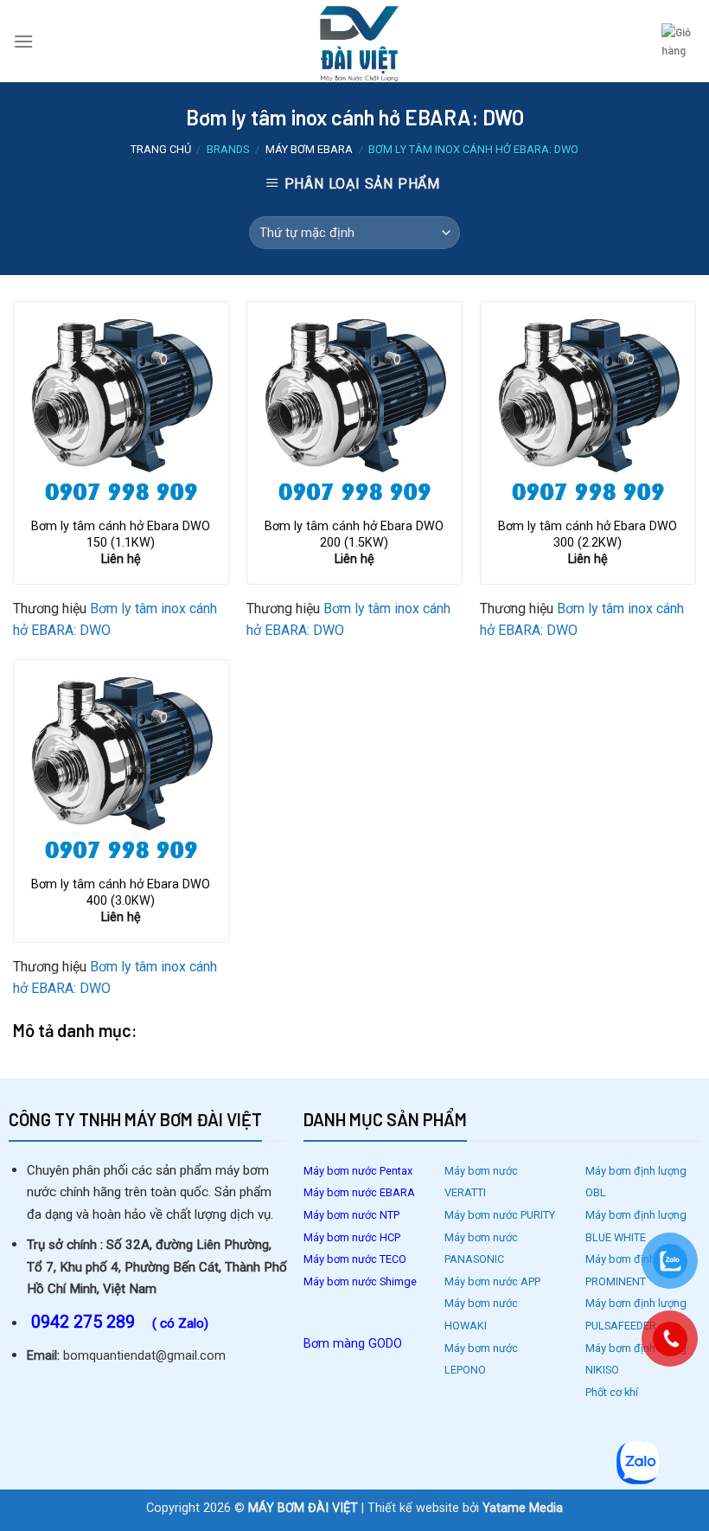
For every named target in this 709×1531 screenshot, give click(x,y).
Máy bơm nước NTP (351, 1214)
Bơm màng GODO (352, 1343)
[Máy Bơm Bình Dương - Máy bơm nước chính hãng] (354, 41)
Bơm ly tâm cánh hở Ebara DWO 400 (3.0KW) (120, 892)
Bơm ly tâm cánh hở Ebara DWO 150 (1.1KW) (120, 534)
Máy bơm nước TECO (356, 1258)
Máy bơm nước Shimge (360, 1281)
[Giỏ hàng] (678, 41)
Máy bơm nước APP (492, 1281)
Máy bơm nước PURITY (501, 1214)
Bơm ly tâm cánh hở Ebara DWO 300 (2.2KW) (587, 534)
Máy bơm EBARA (309, 149)
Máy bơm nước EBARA (359, 1192)
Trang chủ (161, 149)
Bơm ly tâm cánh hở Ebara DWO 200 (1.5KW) (354, 534)
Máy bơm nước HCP (351, 1237)
